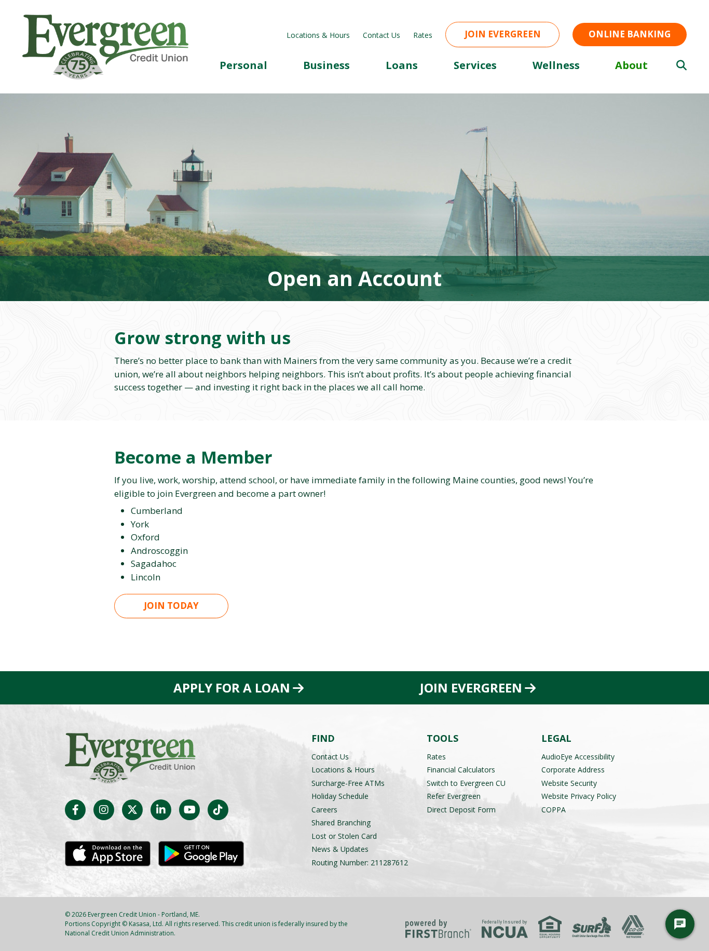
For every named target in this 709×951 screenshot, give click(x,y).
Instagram (103, 809)
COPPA (553, 809)
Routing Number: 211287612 (359, 862)
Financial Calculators (461, 770)
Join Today (171, 606)
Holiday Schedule (340, 796)
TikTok (218, 809)
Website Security (569, 783)
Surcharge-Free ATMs (348, 783)
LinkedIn (161, 809)
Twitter (132, 809)
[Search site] (681, 65)
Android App (201, 854)
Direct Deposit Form (461, 809)
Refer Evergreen (454, 796)
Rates (422, 35)
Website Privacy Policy (578, 796)
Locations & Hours (318, 35)
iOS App (108, 854)
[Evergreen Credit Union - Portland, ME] (105, 46)
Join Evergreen (503, 34)
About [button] (631, 65)
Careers (324, 809)
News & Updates (340, 849)
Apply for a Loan (231, 688)
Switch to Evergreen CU (466, 783)
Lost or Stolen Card (344, 836)
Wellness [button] (556, 65)
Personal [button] (243, 65)
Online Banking (630, 34)
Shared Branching (341, 822)
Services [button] (475, 65)
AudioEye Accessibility (578, 757)
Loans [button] (402, 65)
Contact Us (381, 35)
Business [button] (326, 65)
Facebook (75, 809)
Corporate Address (573, 770)
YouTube (189, 809)
